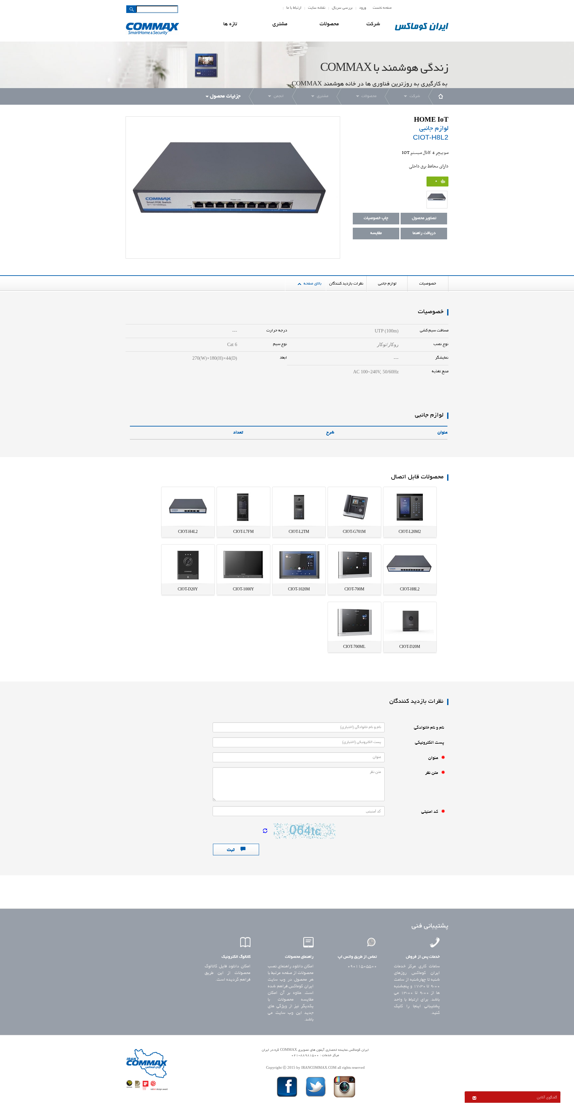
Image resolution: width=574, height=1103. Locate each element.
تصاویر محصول (424, 218)
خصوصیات (427, 284)
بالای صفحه (313, 284)
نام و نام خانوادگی (429, 728)
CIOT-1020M (299, 589)
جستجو (131, 9)
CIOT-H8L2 (410, 589)
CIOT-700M (354, 589)
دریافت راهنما (424, 233)
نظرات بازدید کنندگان (346, 284)
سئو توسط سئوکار (315, 1061)
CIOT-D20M (409, 646)
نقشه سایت (316, 8)
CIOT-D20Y (188, 589)
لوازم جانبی (387, 284)
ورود (362, 8)
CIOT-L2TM (299, 531)
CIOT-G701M (354, 531)
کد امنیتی (431, 812)
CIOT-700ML (354, 646)
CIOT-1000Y (243, 589)
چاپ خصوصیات (376, 218)
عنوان (434, 758)
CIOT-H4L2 (188, 531)
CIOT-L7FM (243, 531)
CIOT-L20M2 (410, 531)
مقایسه (376, 233)
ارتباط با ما (293, 8)
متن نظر (433, 773)
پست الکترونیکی (430, 743)
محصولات (329, 24)
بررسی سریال (342, 8)
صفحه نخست (382, 8)
